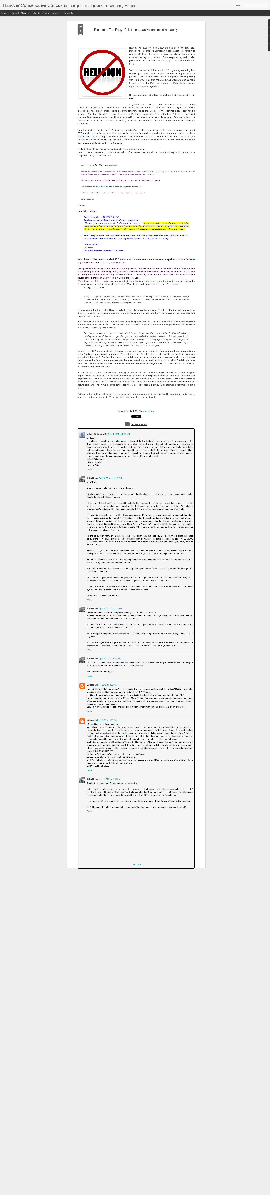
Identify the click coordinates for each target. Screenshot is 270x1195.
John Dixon (149, 411)
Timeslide (68, 12)
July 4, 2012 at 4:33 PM (105, 684)
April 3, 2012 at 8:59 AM (118, 433)
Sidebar (46, 12)
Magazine (26, 12)
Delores (90, 684)
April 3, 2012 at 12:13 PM (110, 607)
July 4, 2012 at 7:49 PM (109, 778)
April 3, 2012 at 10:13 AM (110, 477)
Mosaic (36, 12)
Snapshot (56, 12)
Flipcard (15, 12)
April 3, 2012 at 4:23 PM (109, 658)
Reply (89, 468)
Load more (136, 863)
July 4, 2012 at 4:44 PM (105, 719)
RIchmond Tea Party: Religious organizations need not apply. (136, 29)
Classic (5, 12)
